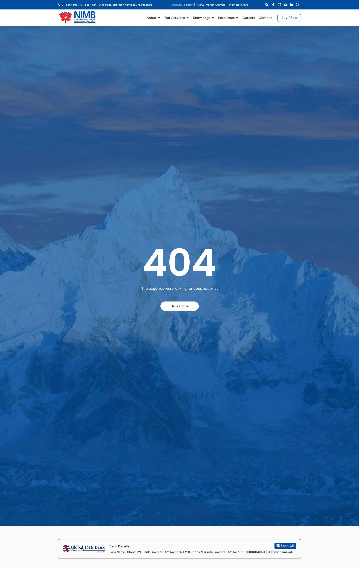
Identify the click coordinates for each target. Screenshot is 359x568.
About (151, 18)
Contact (265, 18)
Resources (226, 18)
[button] (266, 4)
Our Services (174, 18)
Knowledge (201, 18)
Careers (249, 18)
